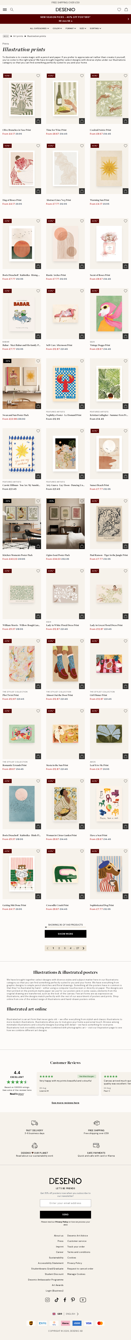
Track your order (76, 1246)
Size (82, 28)
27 (77, 948)
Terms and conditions (78, 1252)
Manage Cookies (76, 1274)
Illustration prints (36, 36)
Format (70, 28)
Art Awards (58, 1285)
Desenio (74, 1331)
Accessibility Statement (51, 1263)
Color (56, 28)
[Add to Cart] (38, 121)
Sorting (94, 28)
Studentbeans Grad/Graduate (47, 1268)
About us (59, 1235)
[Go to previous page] (47, 948)
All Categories (38, 28)
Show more (65, 933)
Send (65, 1214)
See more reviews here (65, 1102)
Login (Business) (55, 1290)
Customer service (76, 1241)
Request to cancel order (80, 1268)
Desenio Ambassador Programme (46, 1279)
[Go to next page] (83, 948)
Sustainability (56, 1257)
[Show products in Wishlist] (119, 9)
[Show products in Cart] (126, 9)
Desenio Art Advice (77, 1235)
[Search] (11, 9)
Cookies (71, 1257)
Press (61, 1241)
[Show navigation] (4, 9)
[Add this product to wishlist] (38, 75)
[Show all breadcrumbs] (6, 36)
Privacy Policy (61, 1222)
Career (60, 1252)
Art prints (18, 36)
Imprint (60, 1246)
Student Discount (54, 1274)
